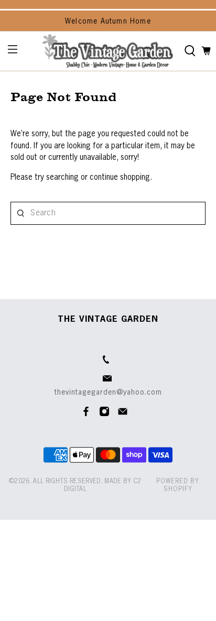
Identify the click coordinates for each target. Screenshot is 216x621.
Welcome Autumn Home (108, 21)
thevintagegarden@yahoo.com (108, 392)
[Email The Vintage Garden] (122, 414)
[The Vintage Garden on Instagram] (104, 414)
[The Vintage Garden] (107, 51)
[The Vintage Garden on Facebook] (86, 414)
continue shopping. (120, 177)
